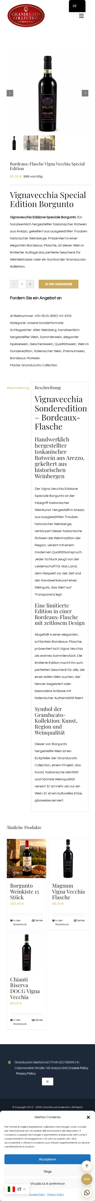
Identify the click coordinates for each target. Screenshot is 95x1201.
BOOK (87, 1179)
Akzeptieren (47, 1159)
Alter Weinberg (45, 330)
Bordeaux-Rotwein (25, 358)
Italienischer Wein (47, 351)
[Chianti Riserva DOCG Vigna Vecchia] (26, 952)
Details (39, 920)
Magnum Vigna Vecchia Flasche (68, 891)
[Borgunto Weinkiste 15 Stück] (26, 858)
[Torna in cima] (86, 1165)
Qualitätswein (65, 344)
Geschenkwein (41, 344)
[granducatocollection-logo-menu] (26, 5)
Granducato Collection (39, 365)
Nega (47, 1171)
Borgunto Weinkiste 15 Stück (24, 891)
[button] (88, 1117)
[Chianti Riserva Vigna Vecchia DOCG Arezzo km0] (47, 93)
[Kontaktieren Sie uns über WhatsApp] (86, 1192)
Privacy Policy (55, 1194)
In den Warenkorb (58, 284)
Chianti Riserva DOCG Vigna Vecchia (25, 988)
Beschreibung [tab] (17, 388)
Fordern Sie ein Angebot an (36, 298)
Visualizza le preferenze (47, 1183)
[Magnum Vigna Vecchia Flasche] (68, 858)
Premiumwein (74, 351)
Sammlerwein (51, 337)
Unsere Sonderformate (45, 323)
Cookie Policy (37, 1194)
